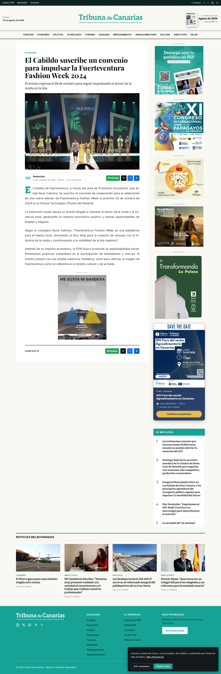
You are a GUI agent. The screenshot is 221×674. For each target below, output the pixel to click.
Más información (155, 657)
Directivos (180, 34)
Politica (58, 34)
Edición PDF (8, 2)
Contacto (34, 2)
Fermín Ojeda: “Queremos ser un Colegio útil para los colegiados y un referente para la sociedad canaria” (183, 582)
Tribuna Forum (132, 639)
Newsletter (22, 2)
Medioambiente (122, 34)
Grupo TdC (130, 634)
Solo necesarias (141, 666)
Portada (28, 34)
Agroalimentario (146, 34)
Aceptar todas (163, 666)
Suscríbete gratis (175, 630)
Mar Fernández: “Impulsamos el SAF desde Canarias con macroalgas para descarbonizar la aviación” (181, 509)
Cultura (165, 34)
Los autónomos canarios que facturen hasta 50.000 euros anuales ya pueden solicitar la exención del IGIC (179, 446)
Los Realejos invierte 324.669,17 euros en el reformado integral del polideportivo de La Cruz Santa (134, 582)
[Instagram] (212, 3)
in (137, 178)
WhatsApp (113, 178)
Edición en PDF (132, 620)
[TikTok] (217, 3)
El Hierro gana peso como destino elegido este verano (36, 580)
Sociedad (104, 34)
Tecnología (74, 34)
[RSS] (41, 624)
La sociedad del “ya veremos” (178, 523)
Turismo (90, 34)
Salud (194, 34)
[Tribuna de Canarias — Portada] (110, 18)
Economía (43, 34)
